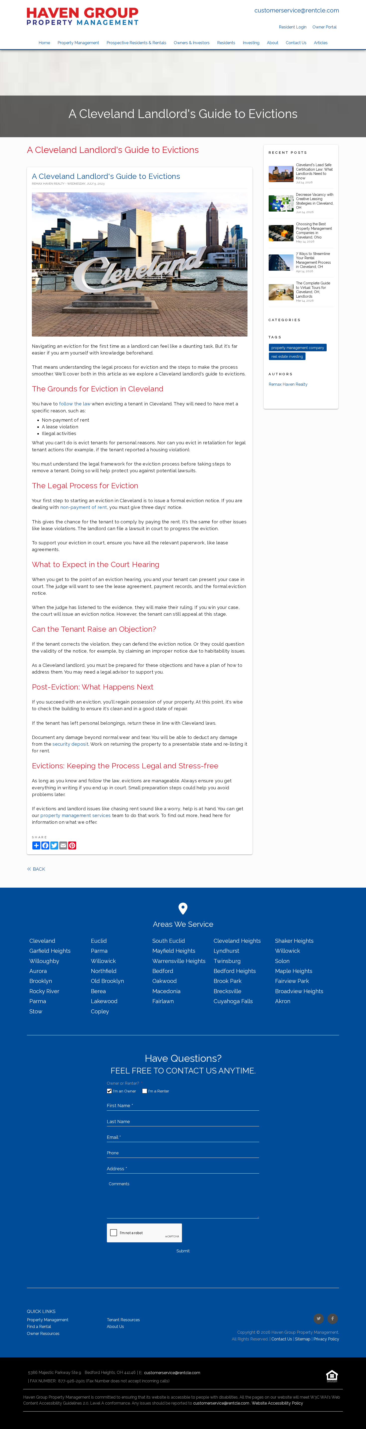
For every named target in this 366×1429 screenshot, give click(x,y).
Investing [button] (251, 42)
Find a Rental (39, 1326)
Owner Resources (43, 1333)
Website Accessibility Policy (277, 1403)
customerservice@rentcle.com (296, 10)
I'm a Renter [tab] (158, 1091)
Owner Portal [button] (324, 27)
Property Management (78, 42)
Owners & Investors (192, 42)
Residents (226, 42)
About (272, 42)
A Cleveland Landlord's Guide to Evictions (106, 176)
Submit (183, 1251)
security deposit (70, 744)
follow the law (74, 403)
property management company (297, 348)
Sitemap (302, 1339)
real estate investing (287, 356)
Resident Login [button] (292, 27)
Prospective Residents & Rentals (136, 42)
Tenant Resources (123, 1319)
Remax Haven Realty (288, 384)
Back (38, 869)
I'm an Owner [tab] (124, 1091)
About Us (115, 1326)
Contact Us (296, 42)
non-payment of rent (83, 507)
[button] (318, 1318)
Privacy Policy (326, 1339)
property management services (75, 815)
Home (44, 42)
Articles (321, 42)
